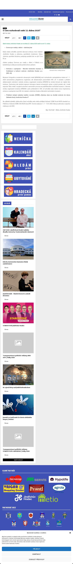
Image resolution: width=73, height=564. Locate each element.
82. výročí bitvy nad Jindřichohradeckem (16, 387)
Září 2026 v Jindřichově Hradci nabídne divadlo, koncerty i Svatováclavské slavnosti (18, 231)
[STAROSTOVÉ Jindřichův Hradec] (18, 313)
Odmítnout (36, 554)
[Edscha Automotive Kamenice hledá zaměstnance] (18, 249)
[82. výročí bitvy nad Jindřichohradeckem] (18, 374)
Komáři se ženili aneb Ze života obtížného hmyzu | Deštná (17, 418)
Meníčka (40, 12)
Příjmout (36, 549)
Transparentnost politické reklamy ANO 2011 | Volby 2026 (17, 356)
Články (4, 28)
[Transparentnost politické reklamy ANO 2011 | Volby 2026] (18, 343)
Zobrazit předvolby (36, 559)
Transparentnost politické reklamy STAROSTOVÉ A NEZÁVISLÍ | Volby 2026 (16, 450)
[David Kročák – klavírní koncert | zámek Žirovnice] (18, 281)
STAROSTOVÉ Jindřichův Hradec (13, 325)
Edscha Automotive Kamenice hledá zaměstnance (15, 263)
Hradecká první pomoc (58, 12)
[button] (70, 533)
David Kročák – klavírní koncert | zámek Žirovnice (16, 295)
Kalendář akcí (47, 12)
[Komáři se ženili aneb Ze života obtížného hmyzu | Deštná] (18, 404)
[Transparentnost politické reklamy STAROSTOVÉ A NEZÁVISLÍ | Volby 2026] (18, 436)
